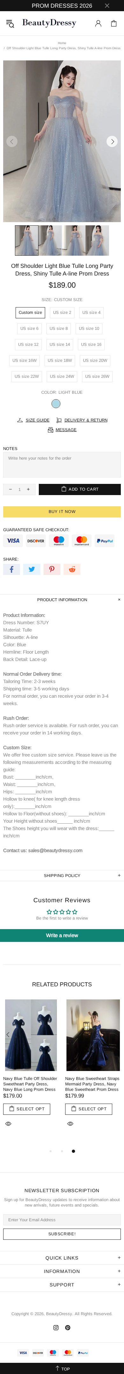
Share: (11, 559)
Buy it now (62, 511)
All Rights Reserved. (94, 1313)
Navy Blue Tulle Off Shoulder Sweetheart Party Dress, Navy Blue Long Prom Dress (30, 1084)
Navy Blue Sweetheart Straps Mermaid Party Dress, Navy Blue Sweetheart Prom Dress (92, 1084)
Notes (10, 448)
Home (62, 43)
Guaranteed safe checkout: (36, 529)
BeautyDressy (49, 23)
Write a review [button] (62, 935)
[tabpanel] (31, 1070)
